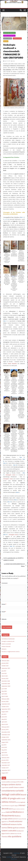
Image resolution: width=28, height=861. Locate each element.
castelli (11, 787)
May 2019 (4, 719)
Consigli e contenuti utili (9, 35)
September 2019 (6, 709)
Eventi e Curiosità (7, 38)
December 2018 (6, 732)
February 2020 (5, 699)
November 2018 (6, 734)
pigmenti (4, 821)
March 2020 (5, 696)
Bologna (5, 784)
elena (13, 61)
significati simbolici (18, 828)
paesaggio (5, 819)
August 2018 (5, 742)
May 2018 (4, 750)
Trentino (5, 837)
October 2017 (5, 768)
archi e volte (19, 782)
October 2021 (5, 665)
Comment (4, 583)
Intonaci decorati (17, 38)
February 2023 (5, 660)
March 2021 (5, 676)
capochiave (5, 787)
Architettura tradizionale (9, 32)
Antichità (4, 782)
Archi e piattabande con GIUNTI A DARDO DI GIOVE (13, 559)
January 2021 (5, 678)
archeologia (13, 782)
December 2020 (6, 681)
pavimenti (15, 818)
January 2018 (5, 760)
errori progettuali (20, 802)
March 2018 (5, 755)
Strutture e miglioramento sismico (10, 651)
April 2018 (4, 752)
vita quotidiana (14, 836)
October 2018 (5, 737)
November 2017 (6, 765)
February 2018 (5, 757)
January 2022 (5, 663)
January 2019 (5, 729)
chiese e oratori (19, 787)
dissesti (23, 794)
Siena (9, 827)
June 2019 (4, 716)
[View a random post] (24, 10)
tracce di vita (17, 833)
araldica (8, 782)
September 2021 (6, 668)
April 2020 (4, 694)
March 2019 (5, 724)
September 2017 (6, 770)
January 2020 (5, 701)
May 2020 (4, 691)
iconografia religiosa (13, 805)
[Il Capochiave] (14, 2)
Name (4, 604)
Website (4, 619)
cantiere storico (14, 784)
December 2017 (6, 762)
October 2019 (5, 706)
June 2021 (4, 673)
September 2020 (6, 686)
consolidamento (8, 790)
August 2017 (5, 773)
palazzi (10, 819)
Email (4, 612)
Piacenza (20, 818)
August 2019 (5, 711)
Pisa (7, 821)
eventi (3, 805)
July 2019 (4, 714)
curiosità (19, 790)
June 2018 (4, 747)
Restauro (6, 41)
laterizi (11, 809)
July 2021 (4, 671)
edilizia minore (9, 802)
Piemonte (24, 818)
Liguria (14, 809)
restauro (13, 824)
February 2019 (5, 727)
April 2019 (4, 722)
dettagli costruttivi (11, 794)
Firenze (7, 805)
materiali (9, 812)
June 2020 (4, 688)
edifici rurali (21, 798)
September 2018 (6, 739)
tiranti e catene (9, 833)
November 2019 (6, 704)
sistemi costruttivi (9, 830)
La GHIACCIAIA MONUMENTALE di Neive (14, 565)
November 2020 (6, 683)
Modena (17, 816)
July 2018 (4, 745)
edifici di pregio (9, 798)
